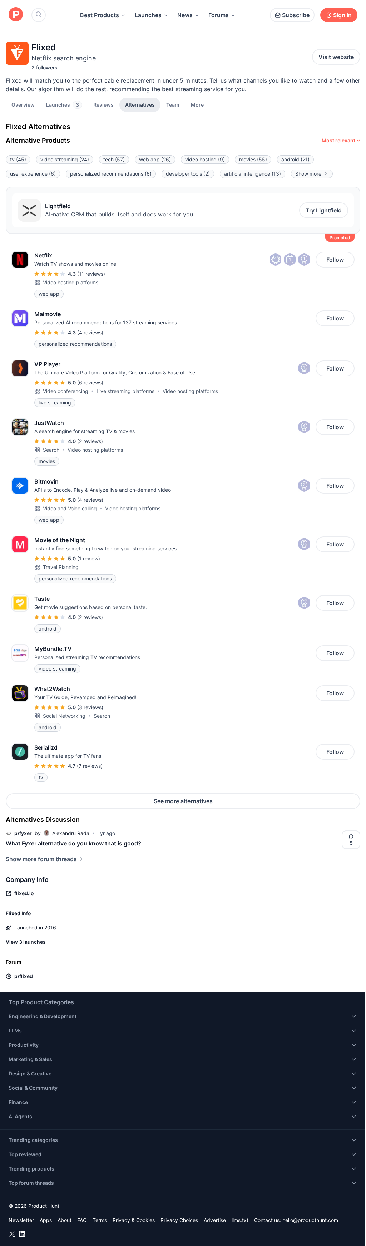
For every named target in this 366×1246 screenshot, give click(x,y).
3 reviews (90, 707)
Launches (148, 15)
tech (114, 159)
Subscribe (296, 15)
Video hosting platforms (70, 282)
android (295, 159)
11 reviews (91, 274)
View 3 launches (26, 942)
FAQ (82, 1220)
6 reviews (90, 382)
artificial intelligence (252, 174)
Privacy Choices (179, 1220)
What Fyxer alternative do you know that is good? (73, 843)
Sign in (342, 15)
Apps (46, 1220)
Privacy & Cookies (134, 1220)
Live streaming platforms (125, 391)
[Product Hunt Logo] (16, 15)
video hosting (205, 159)
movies (253, 159)
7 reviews (90, 766)
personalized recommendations (111, 174)
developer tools (188, 174)
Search (51, 450)
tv (18, 159)
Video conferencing (65, 391)
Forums (218, 15)
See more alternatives (183, 801)
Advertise (215, 1220)
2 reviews (90, 441)
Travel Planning (61, 567)
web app (155, 159)
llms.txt (240, 1220)
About (64, 1220)
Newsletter (21, 1220)
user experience (33, 174)
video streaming (64, 159)
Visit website (336, 56)
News (185, 15)
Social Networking (64, 716)
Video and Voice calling (70, 508)
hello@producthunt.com (310, 1220)
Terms (100, 1220)
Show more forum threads (41, 859)
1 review (88, 558)
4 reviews (90, 332)
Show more (308, 174)
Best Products (99, 15)
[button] (197, 104)
